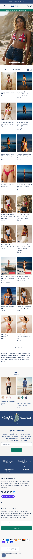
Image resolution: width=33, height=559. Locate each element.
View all (16, 374)
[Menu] (2, 6)
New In (16, 372)
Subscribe (16, 450)
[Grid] (28, 70)
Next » (20, 347)
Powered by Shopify (16, 553)
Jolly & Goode (8, 553)
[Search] (5, 6)
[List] (31, 70)
